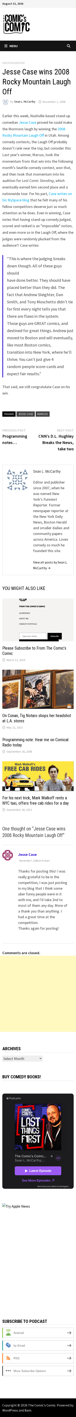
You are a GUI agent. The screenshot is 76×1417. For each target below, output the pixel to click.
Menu (14, 46)
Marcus (42, 414)
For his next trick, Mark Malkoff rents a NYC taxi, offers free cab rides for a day (35, 800)
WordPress (10, 1410)
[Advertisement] (38, 994)
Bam (27, 1410)
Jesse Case (27, 122)
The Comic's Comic (42, 1405)
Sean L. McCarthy (24, 102)
